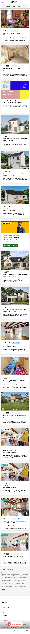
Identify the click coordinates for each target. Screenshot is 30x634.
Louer (15, 631)
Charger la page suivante (7, 569)
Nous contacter (5, 607)
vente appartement (10, 578)
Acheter (3, 631)
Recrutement (4, 618)
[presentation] (2, 19)
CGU (2, 610)
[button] (12, 26)
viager (26, 578)
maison (23, 583)
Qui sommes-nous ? (6, 604)
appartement (3, 584)
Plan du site (4, 602)
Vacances (21, 631)
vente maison (3, 578)
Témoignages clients (6, 615)
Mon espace (27, 631)
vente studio (18, 578)
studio (8, 584)
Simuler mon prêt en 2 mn (10, 245)
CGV (2, 612)
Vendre (9, 631)
